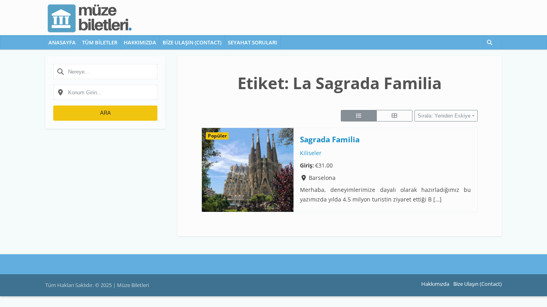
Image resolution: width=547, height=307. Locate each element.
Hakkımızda (140, 42)
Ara (105, 113)
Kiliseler (311, 153)
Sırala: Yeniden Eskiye (444, 116)
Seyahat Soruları (252, 42)
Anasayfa (62, 42)
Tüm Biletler (99, 42)
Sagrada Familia (330, 139)
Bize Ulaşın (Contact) (192, 42)
